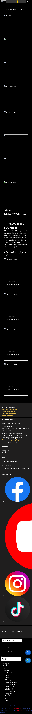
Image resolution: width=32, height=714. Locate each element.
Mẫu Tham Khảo (8, 673)
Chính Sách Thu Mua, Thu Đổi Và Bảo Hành (16, 468)
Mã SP (5, 668)
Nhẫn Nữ (8, 677)
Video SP (6, 670)
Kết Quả (7, 648)
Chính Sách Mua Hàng (9, 466)
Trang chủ (7, 9)
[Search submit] (4, 644)
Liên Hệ (4, 455)
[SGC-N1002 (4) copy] (16, 50)
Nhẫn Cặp (8, 680)
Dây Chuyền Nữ (10, 684)
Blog (3, 457)
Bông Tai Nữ (9, 694)
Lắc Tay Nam (9, 687)
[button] (16, 221)
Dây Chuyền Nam (11, 682)
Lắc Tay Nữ (9, 689)
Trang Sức (5, 451)
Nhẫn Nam (15, 9)
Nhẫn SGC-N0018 (13, 354)
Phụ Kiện (8, 696)
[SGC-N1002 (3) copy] (16, 73)
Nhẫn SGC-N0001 (13, 284)
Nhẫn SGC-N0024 (13, 389)
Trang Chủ (6, 664)
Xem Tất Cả (8, 651)
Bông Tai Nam (10, 691)
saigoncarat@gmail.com (14, 438)
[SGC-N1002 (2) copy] (16, 26)
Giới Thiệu (5, 453)
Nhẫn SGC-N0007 (13, 319)
